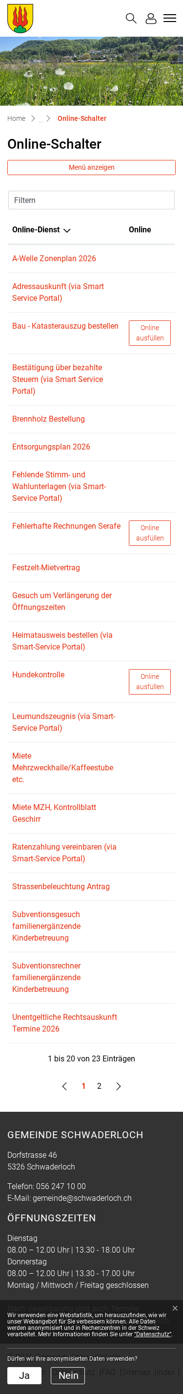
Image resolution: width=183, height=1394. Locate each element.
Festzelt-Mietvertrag (46, 567)
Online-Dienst (36, 229)
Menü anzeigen (92, 167)
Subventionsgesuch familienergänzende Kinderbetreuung (46, 926)
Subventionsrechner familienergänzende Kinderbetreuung (46, 977)
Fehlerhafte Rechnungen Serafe (66, 526)
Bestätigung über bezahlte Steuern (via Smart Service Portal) (57, 379)
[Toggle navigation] (168, 18)
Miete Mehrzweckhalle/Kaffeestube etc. (62, 767)
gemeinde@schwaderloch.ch (82, 1198)
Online (140, 229)
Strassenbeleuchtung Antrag (61, 886)
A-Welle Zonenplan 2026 (54, 258)
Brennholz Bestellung (48, 419)
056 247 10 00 (61, 1186)
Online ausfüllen (153, 332)
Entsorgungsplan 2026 (51, 446)
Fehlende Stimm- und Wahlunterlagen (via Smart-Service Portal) (59, 486)
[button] (131, 18)
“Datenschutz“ (152, 1334)
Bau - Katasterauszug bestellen (65, 326)
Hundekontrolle (38, 674)
